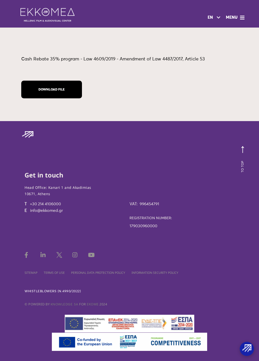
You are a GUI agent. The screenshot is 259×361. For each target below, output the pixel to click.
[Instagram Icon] (76, 255)
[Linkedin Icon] (44, 255)
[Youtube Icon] (91, 255)
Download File (51, 89)
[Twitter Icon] (60, 255)
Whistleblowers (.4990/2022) (53, 291)
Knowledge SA (64, 304)
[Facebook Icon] (28, 255)
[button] (235, 17)
